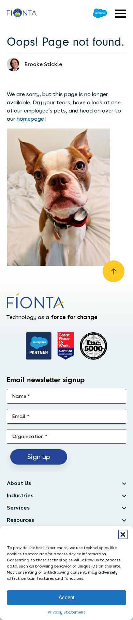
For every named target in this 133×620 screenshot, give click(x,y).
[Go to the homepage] (21, 14)
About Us (19, 483)
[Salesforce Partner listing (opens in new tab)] (39, 346)
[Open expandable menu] (120, 14)
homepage (30, 119)
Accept (66, 597)
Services (18, 507)
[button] (122, 534)
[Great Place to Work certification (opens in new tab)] (65, 346)
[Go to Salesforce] (100, 13)
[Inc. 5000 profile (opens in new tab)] (93, 346)
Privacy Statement (66, 612)
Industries (20, 495)
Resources (20, 520)
